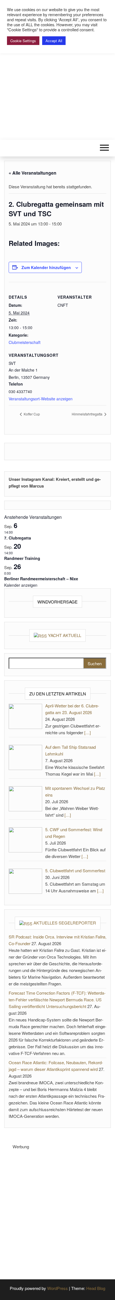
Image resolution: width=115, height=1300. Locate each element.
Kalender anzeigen (20, 585)
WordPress (57, 1288)
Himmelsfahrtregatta (87, 414)
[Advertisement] (57, 1207)
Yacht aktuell (64, 635)
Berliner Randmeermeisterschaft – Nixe (41, 578)
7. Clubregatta (17, 538)
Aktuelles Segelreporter (64, 923)
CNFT (57, 72)
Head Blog (95, 1288)
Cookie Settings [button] (23, 40)
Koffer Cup (31, 414)
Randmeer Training (22, 558)
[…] (87, 732)
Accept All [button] (53, 40)
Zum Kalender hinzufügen (46, 267)
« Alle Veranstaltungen (32, 173)
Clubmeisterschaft (24, 342)
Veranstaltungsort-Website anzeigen (41, 398)
